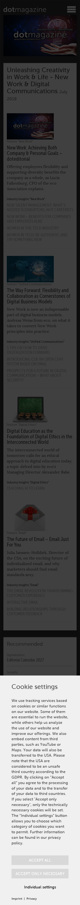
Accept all (40, 860)
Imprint (17, 898)
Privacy (31, 898)
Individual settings (40, 887)
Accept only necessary (40, 873)
